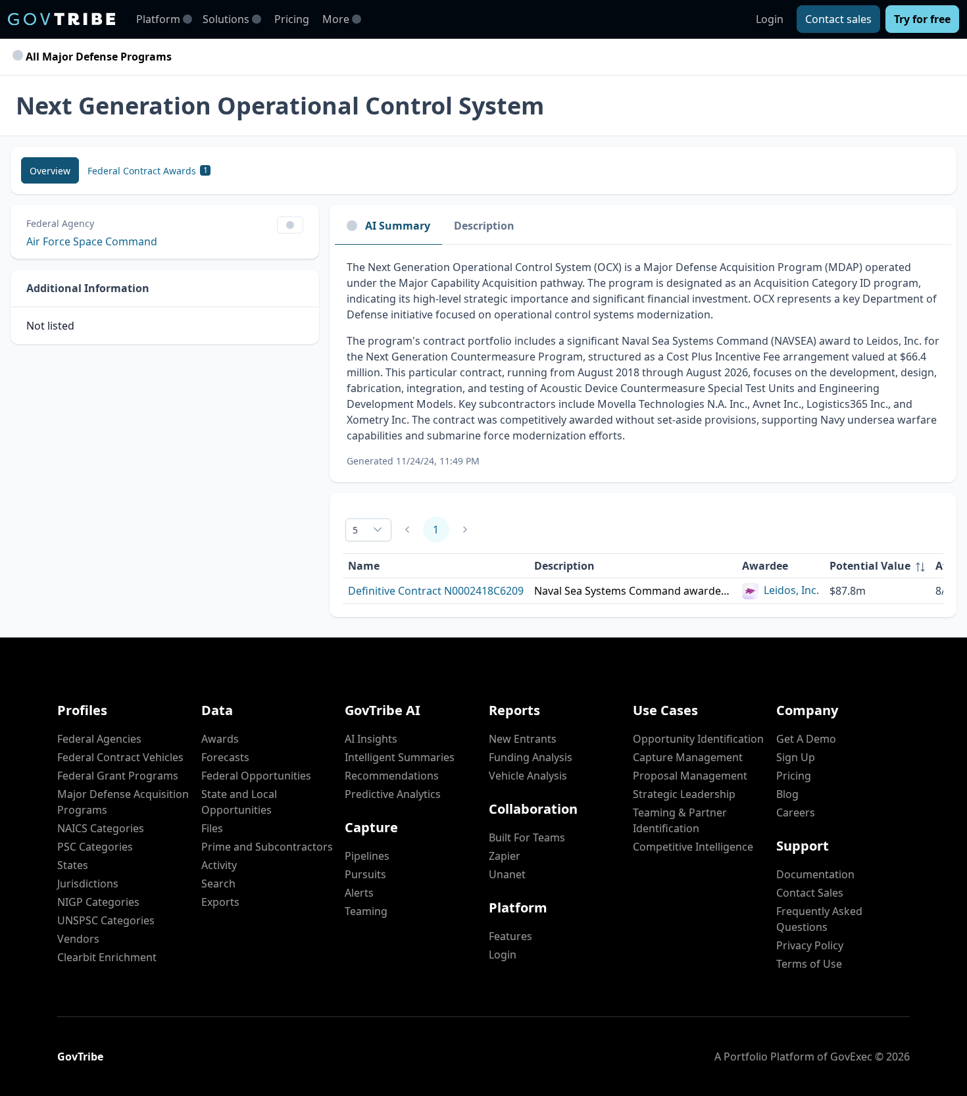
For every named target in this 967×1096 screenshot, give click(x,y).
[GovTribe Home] (61, 19)
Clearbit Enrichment (107, 957)
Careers (795, 812)
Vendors (78, 939)
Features (510, 936)
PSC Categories (95, 846)
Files (212, 828)
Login (769, 19)
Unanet (507, 874)
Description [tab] (484, 225)
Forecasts (225, 757)
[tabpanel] (643, 363)
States (72, 865)
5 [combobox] (355, 530)
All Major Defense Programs (97, 56)
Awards (220, 739)
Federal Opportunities (256, 775)
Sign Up (795, 757)
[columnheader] (877, 566)
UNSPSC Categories (106, 920)
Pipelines (367, 856)
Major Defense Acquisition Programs (123, 802)
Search (218, 883)
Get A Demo (806, 739)
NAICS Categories (100, 828)
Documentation (815, 874)
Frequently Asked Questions (819, 919)
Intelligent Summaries (400, 757)
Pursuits (365, 874)
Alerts (359, 892)
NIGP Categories (98, 902)
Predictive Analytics (393, 794)
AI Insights (371, 739)
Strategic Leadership (684, 794)
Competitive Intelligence (693, 846)
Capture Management (688, 757)
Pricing (291, 19)
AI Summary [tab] (397, 225)
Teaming (366, 911)
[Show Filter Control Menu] (290, 225)
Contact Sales (809, 892)
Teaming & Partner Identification (680, 820)
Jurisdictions (87, 883)
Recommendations (392, 775)
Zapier (504, 856)
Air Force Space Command (91, 241)
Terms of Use (809, 964)
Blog (787, 794)
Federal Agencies (99, 739)
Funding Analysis (530, 757)
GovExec (851, 1056)
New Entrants (523, 739)
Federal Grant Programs (117, 775)
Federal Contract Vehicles (120, 757)
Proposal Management (690, 775)
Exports (220, 902)
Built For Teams (527, 837)
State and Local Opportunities (239, 802)
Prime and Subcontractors (267, 846)
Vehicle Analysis (528, 775)
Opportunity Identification (698, 739)
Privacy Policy (809, 945)
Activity (219, 865)
